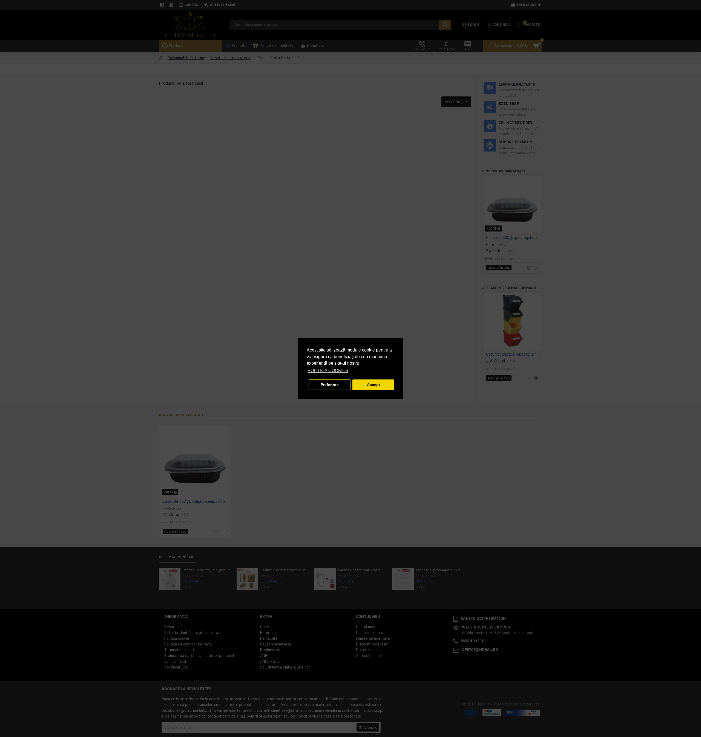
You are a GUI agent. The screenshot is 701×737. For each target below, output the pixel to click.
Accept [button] (373, 384)
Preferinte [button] (330, 384)
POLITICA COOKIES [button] (328, 370)
